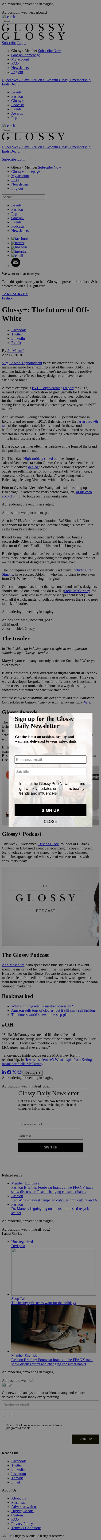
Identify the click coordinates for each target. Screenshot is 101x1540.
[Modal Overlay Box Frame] (50, 770)
